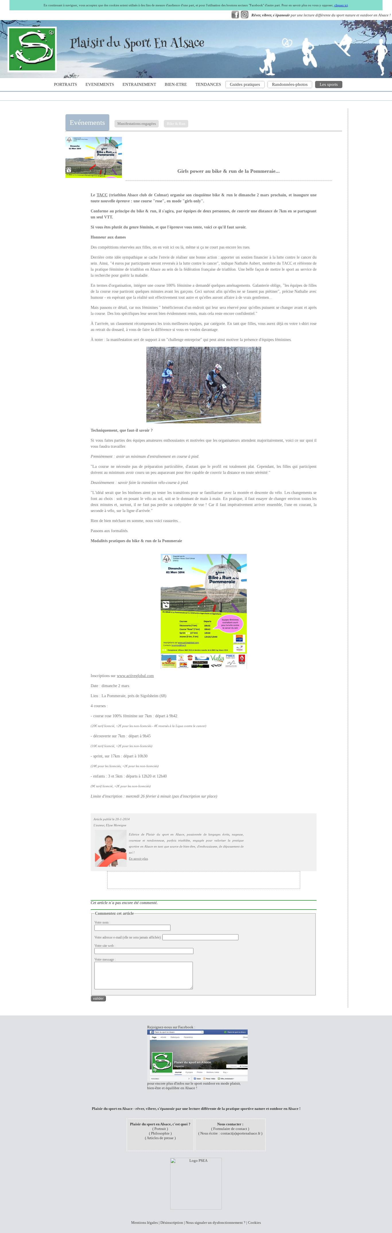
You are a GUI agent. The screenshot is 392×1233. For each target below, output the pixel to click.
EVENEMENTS (100, 84)
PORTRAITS (65, 84)
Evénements (87, 122)
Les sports (329, 84)
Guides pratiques (245, 84)
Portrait (160, 1129)
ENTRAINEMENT (139, 84)
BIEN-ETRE (176, 84)
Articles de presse (160, 1138)
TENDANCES (208, 84)
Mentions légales (144, 1222)
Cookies (254, 1222)
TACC (102, 195)
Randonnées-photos (290, 84)
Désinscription (171, 1222)
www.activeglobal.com (135, 676)
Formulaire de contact (230, 1129)
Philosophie (160, 1133)
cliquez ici (341, 5)
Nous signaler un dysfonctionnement (214, 1222)
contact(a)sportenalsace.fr (240, 1133)
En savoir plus (138, 858)
